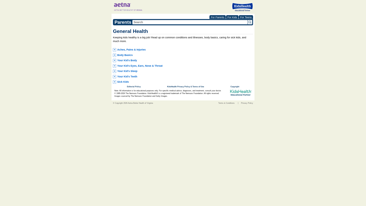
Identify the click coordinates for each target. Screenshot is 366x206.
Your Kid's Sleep (127, 71)
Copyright (234, 87)
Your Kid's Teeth (127, 76)
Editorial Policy (134, 87)
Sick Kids (123, 81)
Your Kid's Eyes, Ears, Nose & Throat (140, 65)
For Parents (217, 17)
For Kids (232, 17)
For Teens (246, 17)
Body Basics (125, 55)
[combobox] (190, 22)
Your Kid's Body (127, 60)
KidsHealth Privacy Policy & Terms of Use (185, 87)
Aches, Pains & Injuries (131, 49)
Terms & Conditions (226, 103)
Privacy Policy (247, 103)
